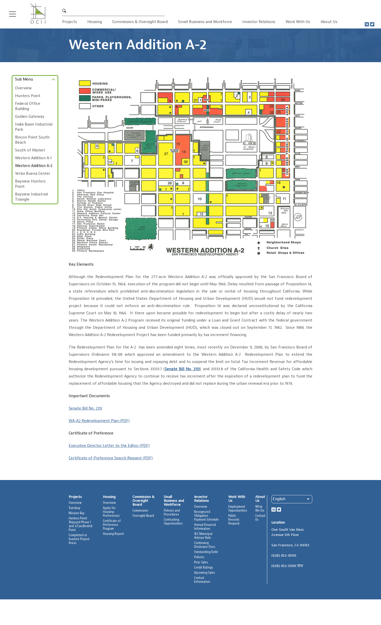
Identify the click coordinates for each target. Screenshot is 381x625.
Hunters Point (27, 96)
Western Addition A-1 (33, 158)
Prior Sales (201, 562)
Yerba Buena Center (32, 174)
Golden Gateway (29, 117)
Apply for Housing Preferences (111, 512)
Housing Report (113, 534)
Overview (23, 88)
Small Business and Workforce (205, 22)
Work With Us (298, 22)
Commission (140, 510)
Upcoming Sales (204, 573)
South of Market (30, 150)
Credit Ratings (203, 567)
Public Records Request (233, 519)
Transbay (74, 508)
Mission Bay (76, 513)
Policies (199, 557)
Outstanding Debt (206, 552)
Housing (94, 22)
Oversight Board (143, 516)
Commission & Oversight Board (140, 22)
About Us (329, 22)
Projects (69, 22)
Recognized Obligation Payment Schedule (206, 515)
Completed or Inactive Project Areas (79, 539)
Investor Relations (258, 22)
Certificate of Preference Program (112, 524)
